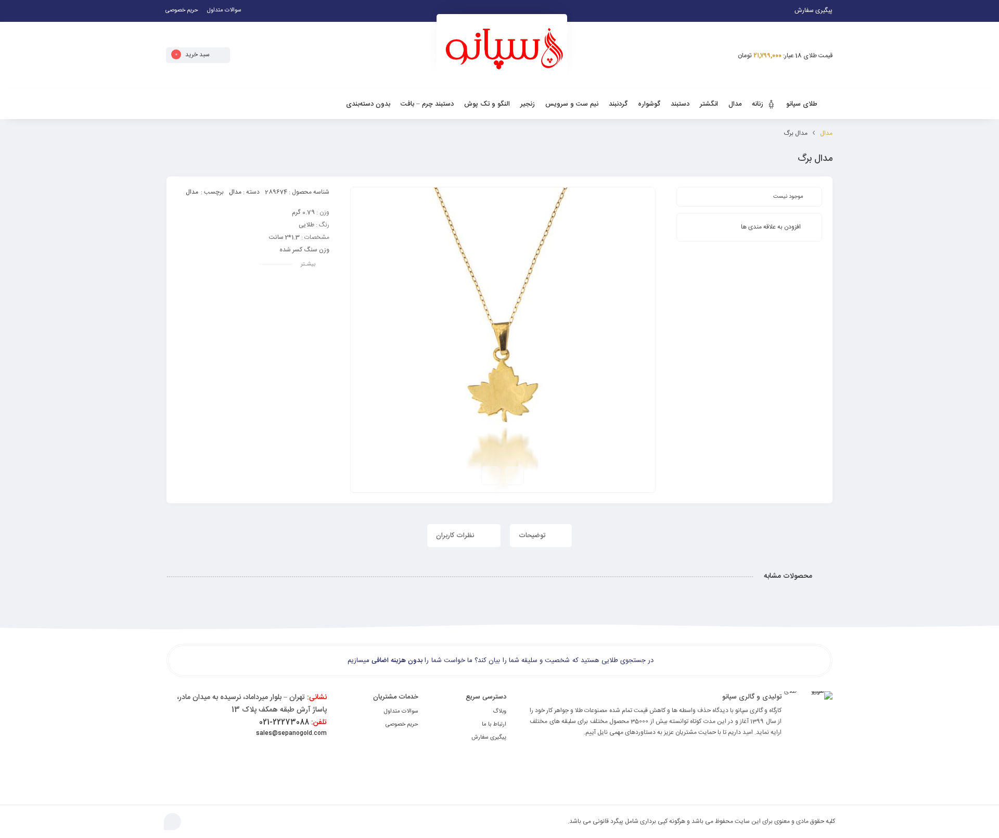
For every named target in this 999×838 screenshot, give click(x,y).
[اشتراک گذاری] (490, 475)
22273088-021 (293, 722)
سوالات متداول (224, 10)
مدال (826, 133)
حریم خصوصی (181, 10)
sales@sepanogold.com (291, 733)
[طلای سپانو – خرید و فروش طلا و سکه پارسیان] (502, 53)
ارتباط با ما (494, 724)
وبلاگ (499, 711)
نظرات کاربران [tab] (456, 535)
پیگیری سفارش (488, 737)
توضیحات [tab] (533, 535)
